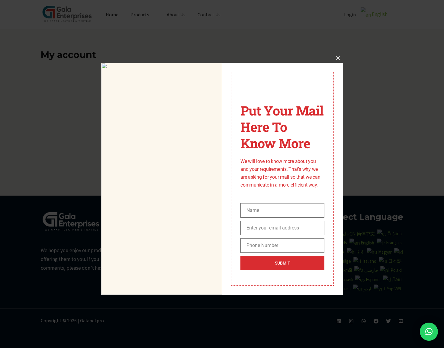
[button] (429, 332)
